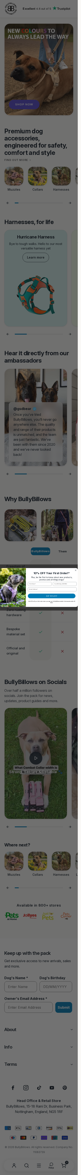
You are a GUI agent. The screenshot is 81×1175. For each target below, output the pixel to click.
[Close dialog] (75, 570)
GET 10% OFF (51, 596)
